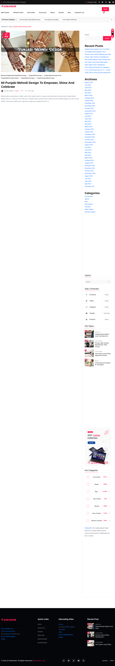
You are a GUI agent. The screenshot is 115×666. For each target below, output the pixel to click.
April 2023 (88, 184)
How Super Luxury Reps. (103, 644)
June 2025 (88, 119)
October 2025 (89, 108)
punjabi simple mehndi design (45, 78)
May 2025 (88, 121)
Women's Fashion (90, 212)
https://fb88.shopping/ (8, 636)
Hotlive (9, 634)
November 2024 (90, 137)
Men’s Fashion (5, 12)
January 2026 (89, 100)
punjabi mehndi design (35, 75)
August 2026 (89, 82)
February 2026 (89, 98)
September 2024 (90, 142)
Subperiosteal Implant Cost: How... (31, 19)
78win (112, 661)
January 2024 (89, 163)
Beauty (52, 12)
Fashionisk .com (79, 12)
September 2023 (90, 173)
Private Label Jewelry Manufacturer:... (55, 19)
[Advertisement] (98, 244)
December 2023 (90, 165)
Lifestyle (61, 12)
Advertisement (42, 639)
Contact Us (41, 628)
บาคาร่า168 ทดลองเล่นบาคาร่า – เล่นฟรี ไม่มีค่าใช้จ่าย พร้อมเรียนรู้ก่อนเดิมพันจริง (27, 2)
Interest (40, 631)
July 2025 (88, 116)
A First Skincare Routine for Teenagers (97, 67)
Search (87, 35)
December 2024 (90, 134)
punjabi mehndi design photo (52, 75)
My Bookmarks (42, 643)
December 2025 (90, 103)
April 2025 (88, 124)
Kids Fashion (31, 12)
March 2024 (88, 158)
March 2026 (88, 95)
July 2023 (88, 178)
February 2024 (89, 160)
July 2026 (88, 85)
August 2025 (89, 113)
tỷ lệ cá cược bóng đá (8, 631)
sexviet (104, 661)
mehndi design (5, 75)
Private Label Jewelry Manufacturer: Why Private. (102, 345)
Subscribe (107, 313)
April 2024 (88, 155)
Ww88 (3, 639)
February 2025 (89, 129)
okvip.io (61, 624)
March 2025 (88, 126)
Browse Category (9, 19)
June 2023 (88, 181)
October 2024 (89, 139)
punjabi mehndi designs (28, 78)
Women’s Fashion (18, 12)
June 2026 (88, 87)
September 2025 (90, 111)
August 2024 (89, 145)
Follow (107, 294)
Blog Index (41, 635)
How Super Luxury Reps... (76, 19)
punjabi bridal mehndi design (18, 75)
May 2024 (88, 152)
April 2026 (88, 93)
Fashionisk (88, 528)
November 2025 (90, 106)
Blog (69, 12)
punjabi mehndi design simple (10, 78)
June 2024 (88, 150)
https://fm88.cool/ (7, 629)
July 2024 (88, 147)
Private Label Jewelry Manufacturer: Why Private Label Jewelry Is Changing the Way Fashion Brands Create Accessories (98, 57)
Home (105, 9)
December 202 (89, 186)
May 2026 (88, 90)
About (40, 624)
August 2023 (89, 176)
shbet (63, 629)
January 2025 (89, 132)
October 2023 (89, 171)
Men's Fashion (89, 209)
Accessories (42, 12)
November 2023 (90, 168)
